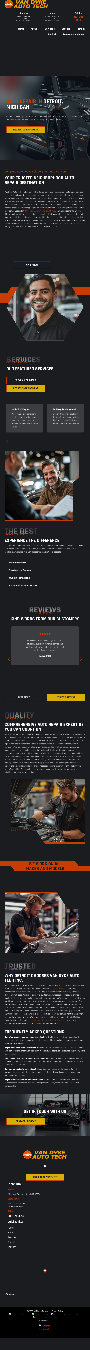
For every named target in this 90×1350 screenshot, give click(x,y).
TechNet (80, 29)
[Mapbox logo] (10, 1294)
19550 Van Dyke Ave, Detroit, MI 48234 (41, 211)
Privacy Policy (57, 1311)
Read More (24, 697)
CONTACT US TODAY (26, 1121)
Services (49, 29)
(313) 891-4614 (78, 18)
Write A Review (66, 697)
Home (21, 29)
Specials (66, 29)
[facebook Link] (45, 1166)
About (34, 29)
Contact (52, 34)
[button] (10, 441)
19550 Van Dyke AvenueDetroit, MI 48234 (23, 19)
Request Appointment (73, 34)
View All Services (25, 380)
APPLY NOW (32, 265)
